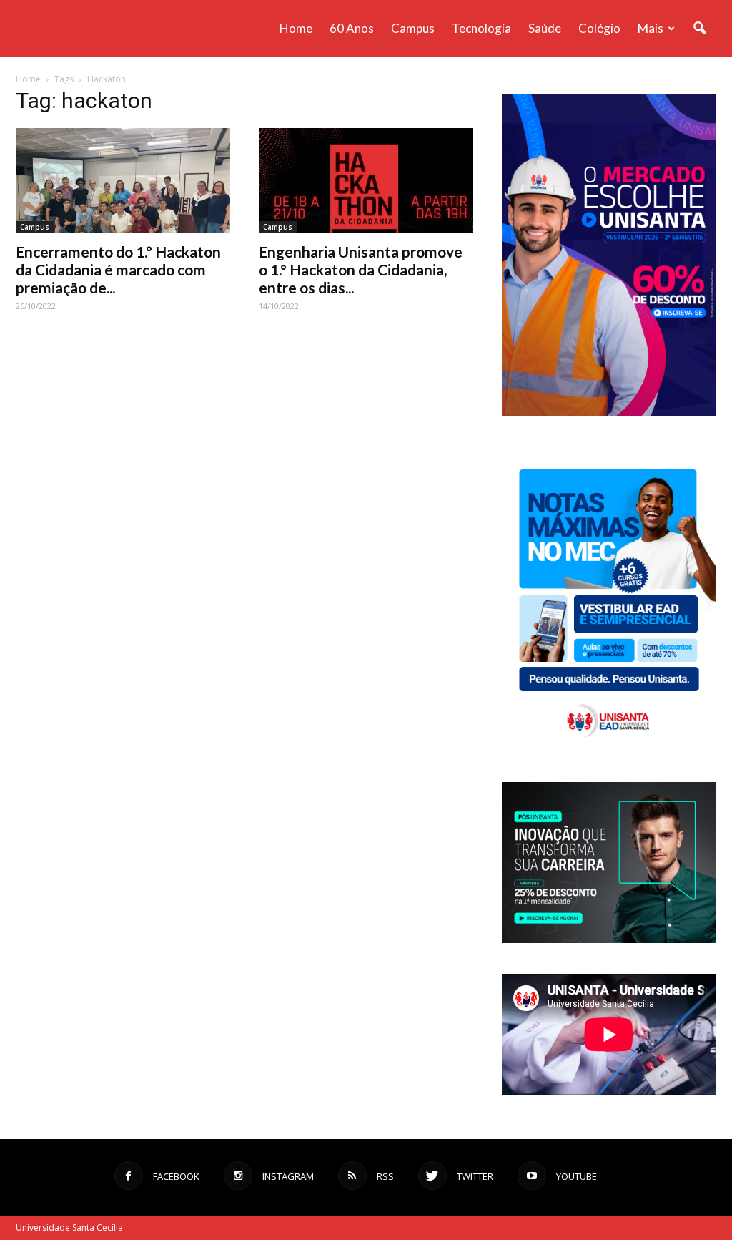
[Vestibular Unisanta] (609, 412)
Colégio (599, 28)
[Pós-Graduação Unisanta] (609, 939)
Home (296, 28)
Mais (650, 28)
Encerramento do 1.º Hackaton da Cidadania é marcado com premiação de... (118, 269)
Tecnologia (481, 28)
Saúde (544, 28)
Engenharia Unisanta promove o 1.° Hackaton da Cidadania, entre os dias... (361, 269)
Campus (413, 28)
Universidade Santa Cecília (69, 1227)
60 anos (352, 28)
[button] (699, 28)
